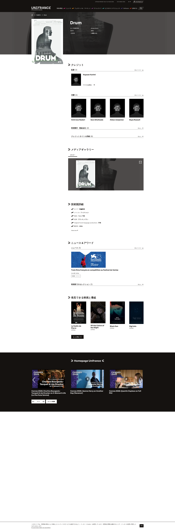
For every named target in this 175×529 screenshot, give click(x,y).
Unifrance (126, 8)
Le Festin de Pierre (76, 327)
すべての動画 (51, 401)
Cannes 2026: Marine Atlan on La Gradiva (126, 391)
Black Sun (114, 326)
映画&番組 (60, 8)
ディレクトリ (98, 8)
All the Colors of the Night (97, 327)
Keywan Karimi (94, 28)
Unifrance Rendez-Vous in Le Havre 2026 (104, 1)
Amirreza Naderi (78, 120)
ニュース (68, 8)
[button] (140, 162)
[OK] (142, 525)
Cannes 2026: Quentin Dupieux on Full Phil (86, 392)
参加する (134, 8)
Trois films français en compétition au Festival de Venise (94, 270)
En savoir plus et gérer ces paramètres (41, 527)
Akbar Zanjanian (117, 120)
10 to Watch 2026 (121, 1)
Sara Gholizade (97, 120)
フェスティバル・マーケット (83, 8)
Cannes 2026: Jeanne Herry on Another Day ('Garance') (47, 392)
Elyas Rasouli (134, 120)
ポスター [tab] (72, 155)
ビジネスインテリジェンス (112, 8)
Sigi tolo (132, 326)
